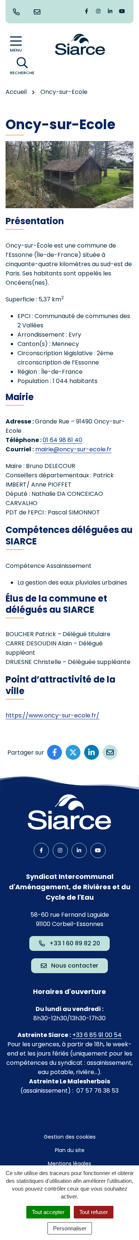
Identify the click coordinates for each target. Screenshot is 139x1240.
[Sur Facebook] (54, 752)
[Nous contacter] (38, 12)
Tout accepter (48, 1212)
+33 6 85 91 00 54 (97, 1035)
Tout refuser (93, 1212)
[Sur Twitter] (73, 752)
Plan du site (70, 1150)
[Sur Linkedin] (91, 752)
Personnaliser (69, 1228)
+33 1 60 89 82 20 (74, 943)
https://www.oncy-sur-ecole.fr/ (52, 715)
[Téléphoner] (17, 12)
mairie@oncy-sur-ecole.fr (73, 449)
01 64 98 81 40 (62, 440)
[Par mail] (110, 752)
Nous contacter (74, 965)
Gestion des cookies (70, 1137)
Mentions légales (69, 1163)
